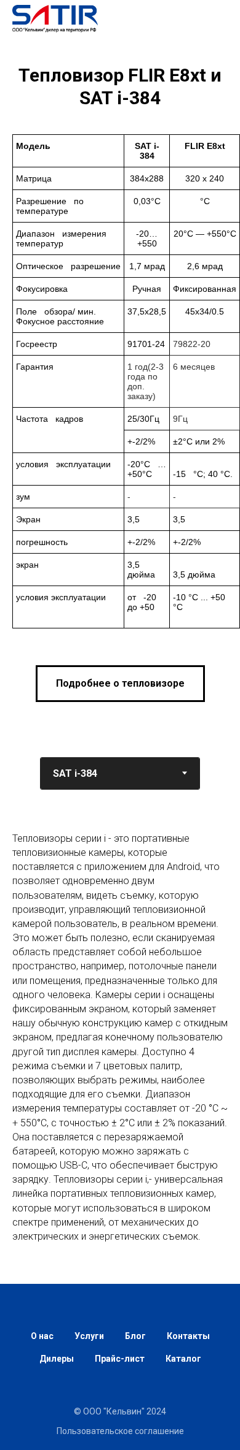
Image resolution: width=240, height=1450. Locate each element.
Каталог (183, 1359)
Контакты (188, 1336)
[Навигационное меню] (219, 18)
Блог (135, 1336)
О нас (42, 1336)
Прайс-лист (120, 1359)
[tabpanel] (120, 1055)
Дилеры (56, 1359)
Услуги (89, 1336)
